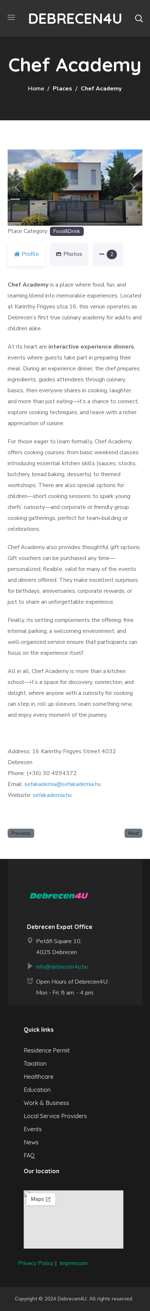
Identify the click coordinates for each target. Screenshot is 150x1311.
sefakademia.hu (52, 795)
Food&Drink (67, 231)
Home (36, 89)
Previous (21, 833)
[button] (138, 18)
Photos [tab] (72, 254)
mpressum (74, 1263)
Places (62, 89)
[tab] (108, 254)
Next (133, 833)
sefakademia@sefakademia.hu (62, 784)
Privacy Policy (36, 1263)
